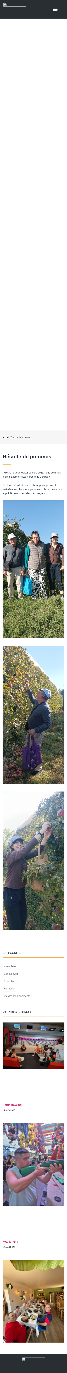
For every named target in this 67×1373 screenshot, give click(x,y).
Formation (9, 988)
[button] (55, 9)
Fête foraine (10, 1241)
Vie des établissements (17, 996)
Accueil (6, 437)
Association (10, 966)
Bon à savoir (11, 973)
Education (9, 981)
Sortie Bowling (12, 1104)
